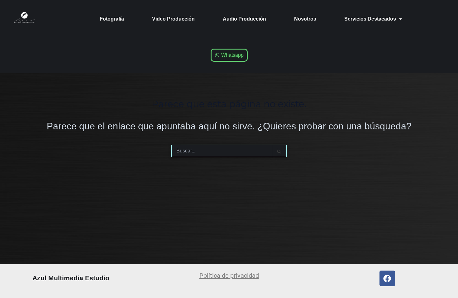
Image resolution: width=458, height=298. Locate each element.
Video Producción (173, 19)
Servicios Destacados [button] (370, 19)
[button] (373, 19)
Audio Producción (244, 19)
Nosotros (305, 19)
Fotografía (112, 19)
